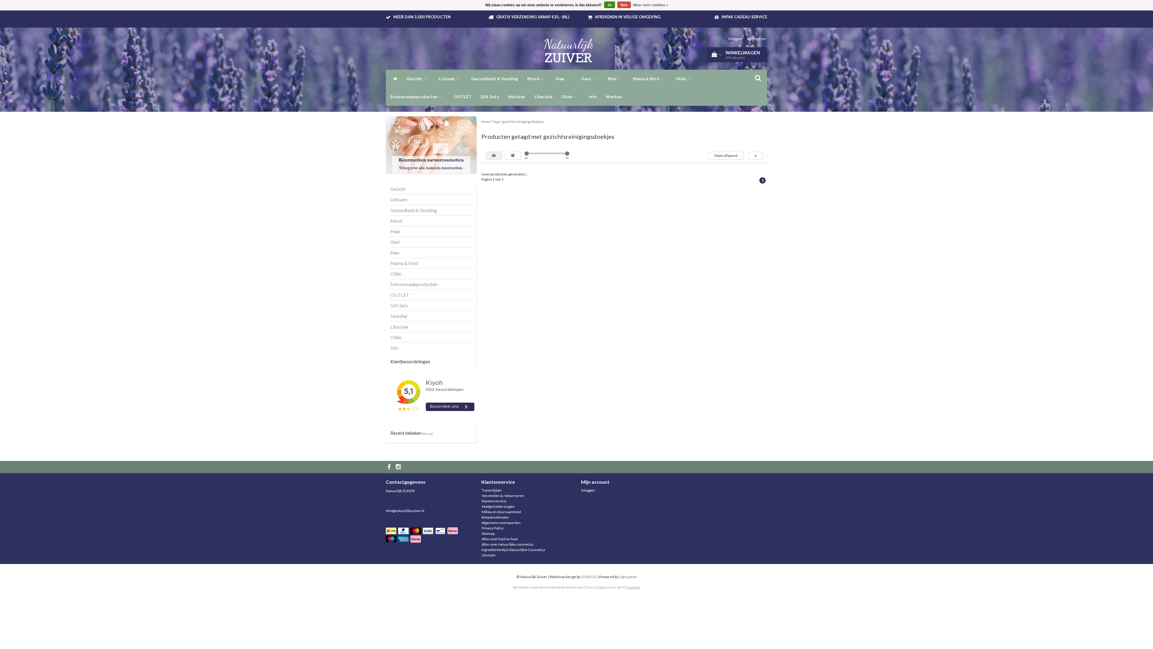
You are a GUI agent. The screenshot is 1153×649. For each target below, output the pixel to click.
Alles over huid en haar (500, 539)
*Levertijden (492, 490)
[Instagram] (399, 467)
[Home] (394, 79)
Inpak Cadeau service (744, 16)
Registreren (756, 39)
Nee (624, 5)
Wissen (427, 433)
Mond (533, 78)
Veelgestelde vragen (498, 506)
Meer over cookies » (650, 5)
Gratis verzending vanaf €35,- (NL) (532, 16)
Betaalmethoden (495, 517)
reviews (633, 587)
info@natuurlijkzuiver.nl (405, 510)
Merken (614, 96)
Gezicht (414, 78)
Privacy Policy (493, 528)
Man (612, 78)
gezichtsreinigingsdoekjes (523, 121)
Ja (609, 5)
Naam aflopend (725, 155)
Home (485, 121)
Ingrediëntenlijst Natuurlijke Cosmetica (513, 549)
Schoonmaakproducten (414, 96)
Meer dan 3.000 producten (422, 16)
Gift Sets (489, 96)
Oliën (567, 96)
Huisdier (516, 96)
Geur (586, 78)
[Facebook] (389, 467)
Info (593, 96)
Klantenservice (494, 501)
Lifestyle (543, 96)
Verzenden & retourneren (503, 495)
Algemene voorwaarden (501, 522)
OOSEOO (589, 576)
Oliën (682, 78)
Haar (561, 78)
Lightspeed (628, 576)
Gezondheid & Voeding (494, 78)
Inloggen (735, 39)
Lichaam (447, 78)
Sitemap (488, 533)
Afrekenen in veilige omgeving (628, 16)
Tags (496, 121)
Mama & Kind (646, 78)
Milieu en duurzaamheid (501, 512)
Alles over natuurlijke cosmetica (507, 544)
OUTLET (462, 96)
